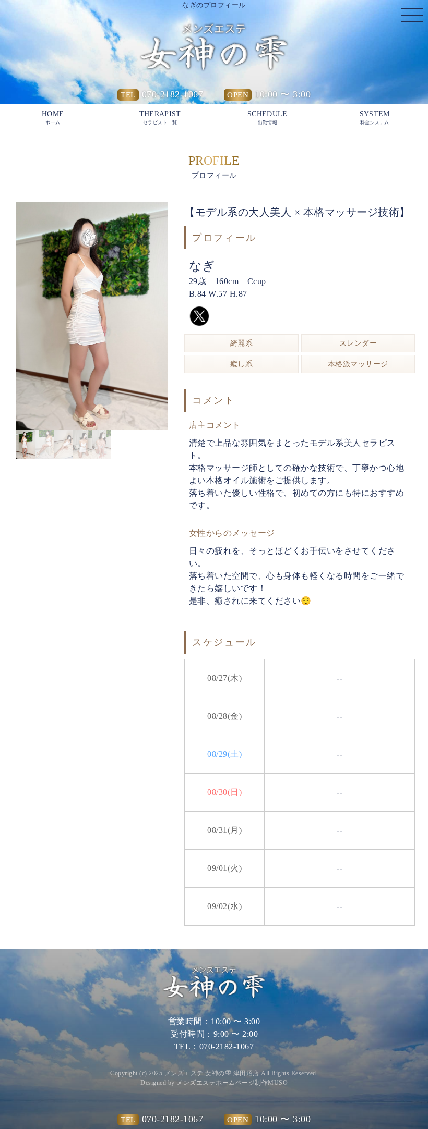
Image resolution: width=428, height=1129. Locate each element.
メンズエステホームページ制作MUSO (232, 1082)
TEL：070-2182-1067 (214, 1046)
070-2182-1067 (173, 94)
